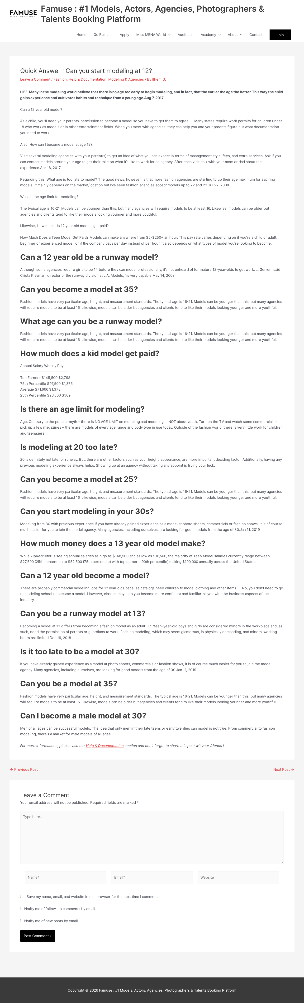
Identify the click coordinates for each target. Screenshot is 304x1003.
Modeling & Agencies (126, 79)
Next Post (283, 769)
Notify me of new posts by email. (51, 921)
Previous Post (24, 769)
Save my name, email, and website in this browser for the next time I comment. (93, 896)
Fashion (60, 79)
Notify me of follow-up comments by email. (60, 908)
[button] (168, 35)
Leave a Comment (35, 79)
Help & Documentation (87, 79)
